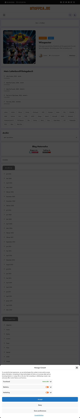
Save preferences (40, 411)
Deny (40, 405)
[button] (77, 368)
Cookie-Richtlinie (39, 415)
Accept (40, 399)
